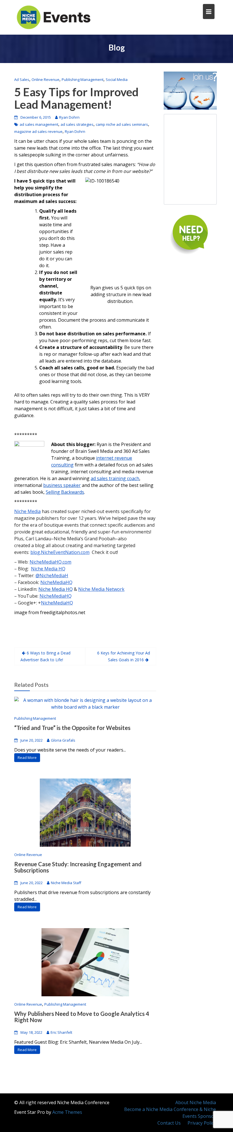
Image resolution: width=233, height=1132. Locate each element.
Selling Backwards (65, 492)
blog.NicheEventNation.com (60, 552)
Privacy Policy (202, 1123)
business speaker (62, 485)
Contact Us (169, 1123)
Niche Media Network (101, 589)
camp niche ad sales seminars (122, 124)
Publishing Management (82, 79)
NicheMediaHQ (56, 582)
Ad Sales (21, 79)
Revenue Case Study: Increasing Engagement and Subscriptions (78, 867)
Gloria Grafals (63, 740)
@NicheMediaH (52, 575)
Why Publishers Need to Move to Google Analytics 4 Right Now (81, 1016)
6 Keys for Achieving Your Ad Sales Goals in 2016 (123, 656)
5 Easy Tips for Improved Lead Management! (76, 98)
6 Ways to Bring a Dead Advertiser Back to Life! (45, 656)
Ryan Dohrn (69, 117)
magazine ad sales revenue (38, 131)
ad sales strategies (77, 124)
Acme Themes (67, 1112)
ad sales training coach (115, 478)
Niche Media (27, 511)
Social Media (117, 79)
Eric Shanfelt (61, 1032)
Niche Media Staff (66, 882)
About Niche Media (195, 1102)
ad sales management (39, 124)
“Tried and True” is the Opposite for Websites (72, 727)
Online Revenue (45, 79)
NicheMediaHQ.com (50, 562)
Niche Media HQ (48, 569)
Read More (27, 757)
